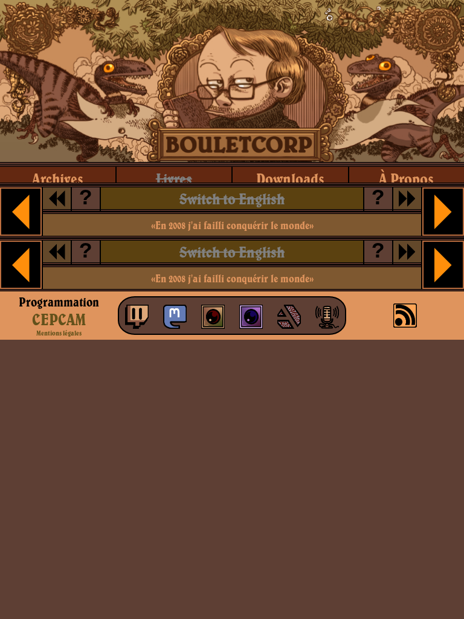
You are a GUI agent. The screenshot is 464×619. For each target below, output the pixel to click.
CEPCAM (59, 319)
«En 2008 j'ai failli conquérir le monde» (232, 225)
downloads (290, 178)
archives (57, 178)
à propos (406, 178)
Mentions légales (59, 333)
